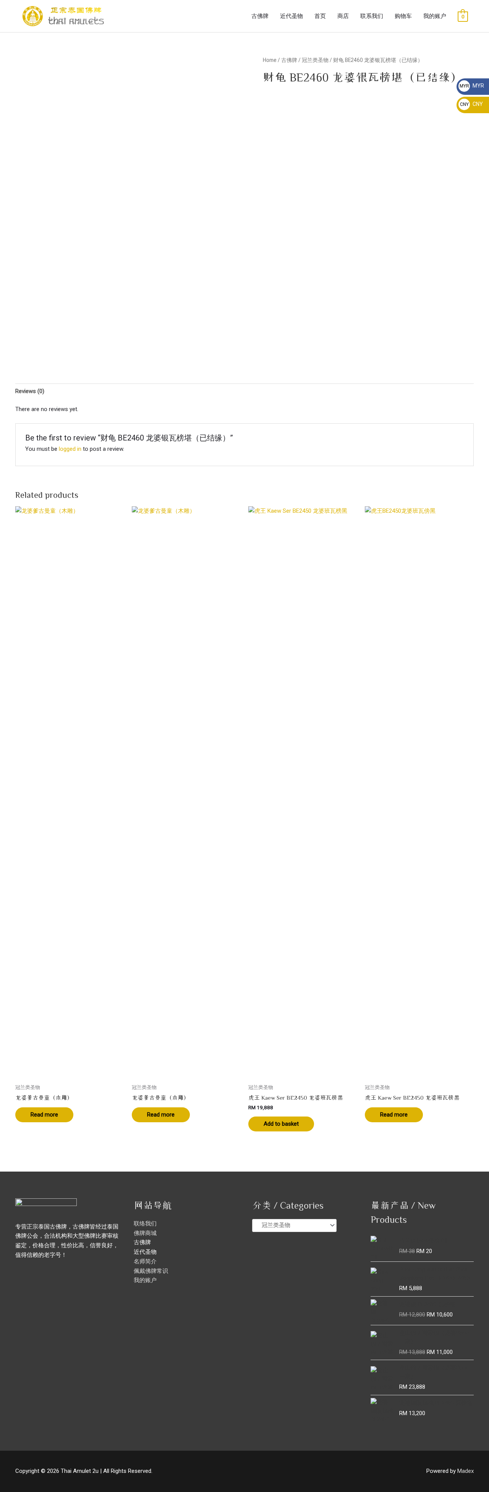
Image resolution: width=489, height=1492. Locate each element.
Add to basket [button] (281, 1123)
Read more (44, 1114)
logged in (70, 448)
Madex (465, 1471)
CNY (471, 104)
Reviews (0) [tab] (29, 391)
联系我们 (371, 16)
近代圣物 (291, 16)
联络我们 (145, 1223)
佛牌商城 (145, 1233)
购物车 (403, 16)
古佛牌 (260, 16)
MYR (472, 86)
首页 (320, 16)
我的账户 (434, 16)
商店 (343, 16)
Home (270, 60)
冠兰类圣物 (315, 60)
